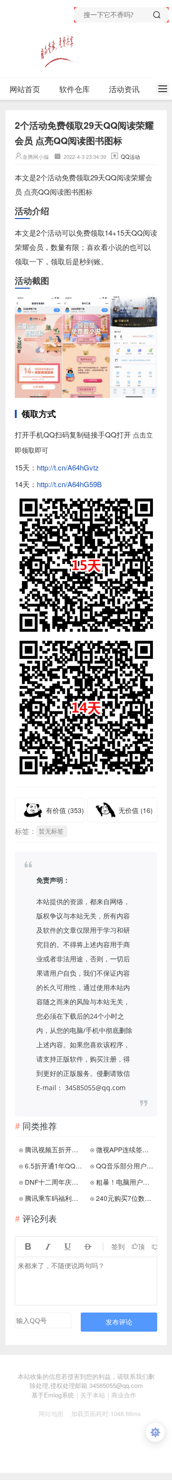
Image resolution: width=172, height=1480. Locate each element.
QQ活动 (130, 156)
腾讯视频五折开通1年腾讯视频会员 (54, 1149)
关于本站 (92, 1394)
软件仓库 (74, 88)
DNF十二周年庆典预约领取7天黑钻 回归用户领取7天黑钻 (54, 1182)
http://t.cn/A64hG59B (69, 484)
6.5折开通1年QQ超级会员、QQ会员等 (54, 1165)
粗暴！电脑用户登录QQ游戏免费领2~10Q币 (125, 1182)
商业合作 (123, 1394)
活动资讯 (124, 88)
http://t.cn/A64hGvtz (68, 467)
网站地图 (47, 1413)
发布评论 (119, 1321)
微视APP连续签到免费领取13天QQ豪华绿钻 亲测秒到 (125, 1149)
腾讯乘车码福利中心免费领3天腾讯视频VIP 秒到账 (54, 1198)
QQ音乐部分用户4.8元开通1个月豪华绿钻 (125, 1165)
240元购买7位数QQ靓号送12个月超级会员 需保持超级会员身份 (125, 1198)
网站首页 (25, 88)
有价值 (65, 810)
